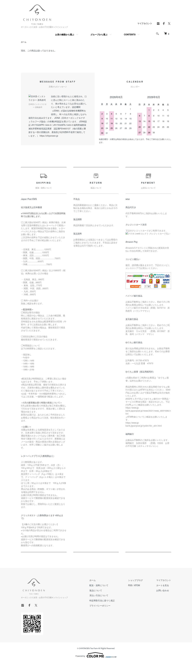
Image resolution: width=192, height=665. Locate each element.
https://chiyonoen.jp (49, 135)
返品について (95, 590)
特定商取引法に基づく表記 (102, 600)
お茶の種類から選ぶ (64, 34)
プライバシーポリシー (99, 605)
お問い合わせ (162, 590)
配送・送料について (98, 585)
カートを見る (162, 585)
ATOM (137, 585)
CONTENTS (129, 34)
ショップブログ (135, 580)
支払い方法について (98, 595)
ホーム (23, 42)
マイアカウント (144, 23)
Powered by (80, 656)
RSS (130, 585)
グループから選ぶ (99, 34)
